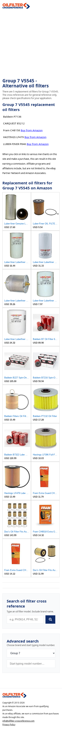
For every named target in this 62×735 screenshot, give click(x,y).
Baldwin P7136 (12, 116)
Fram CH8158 (11, 130)
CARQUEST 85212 (14, 123)
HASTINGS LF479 (13, 137)
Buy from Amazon (32, 130)
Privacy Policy (8, 724)
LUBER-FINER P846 (14, 144)
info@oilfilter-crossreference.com (18, 721)
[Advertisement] (31, 43)
